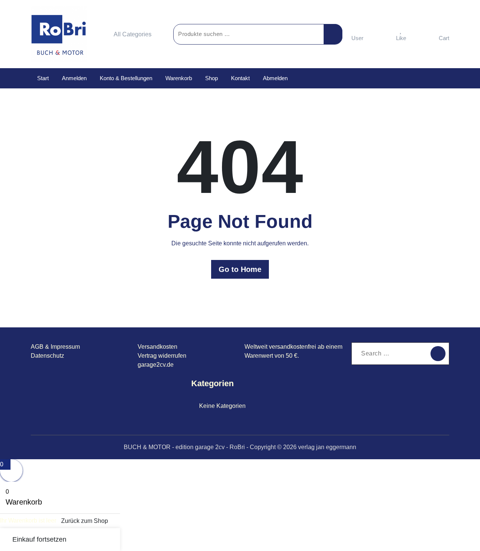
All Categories (133, 34)
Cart (444, 38)
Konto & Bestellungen (126, 78)
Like (401, 38)
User (357, 38)
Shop (211, 78)
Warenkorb (178, 78)
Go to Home (240, 269)
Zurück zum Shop (84, 521)
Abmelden (275, 78)
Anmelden (74, 78)
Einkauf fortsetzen (39, 539)
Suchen (333, 34)
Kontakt (240, 78)
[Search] (438, 353)
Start (43, 78)
